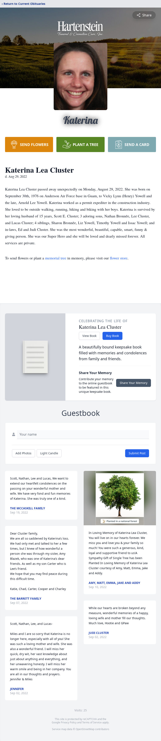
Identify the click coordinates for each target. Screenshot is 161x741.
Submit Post (137, 453)
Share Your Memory (133, 383)
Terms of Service (92, 722)
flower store (118, 257)
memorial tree (55, 257)
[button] (120, 498)
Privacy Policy (69, 722)
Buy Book (112, 336)
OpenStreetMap (85, 729)
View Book (89, 336)
